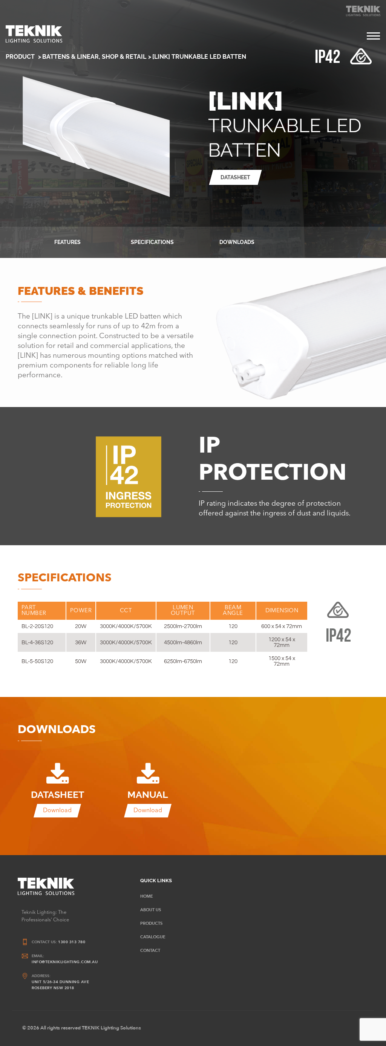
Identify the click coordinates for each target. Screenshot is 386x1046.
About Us (150, 910)
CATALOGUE (152, 937)
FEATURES (67, 242)
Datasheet (235, 177)
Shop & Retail (124, 56)
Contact (150, 950)
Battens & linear (70, 56)
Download (57, 811)
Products (151, 923)
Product (21, 56)
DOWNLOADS (236, 242)
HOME (146, 896)
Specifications (152, 242)
